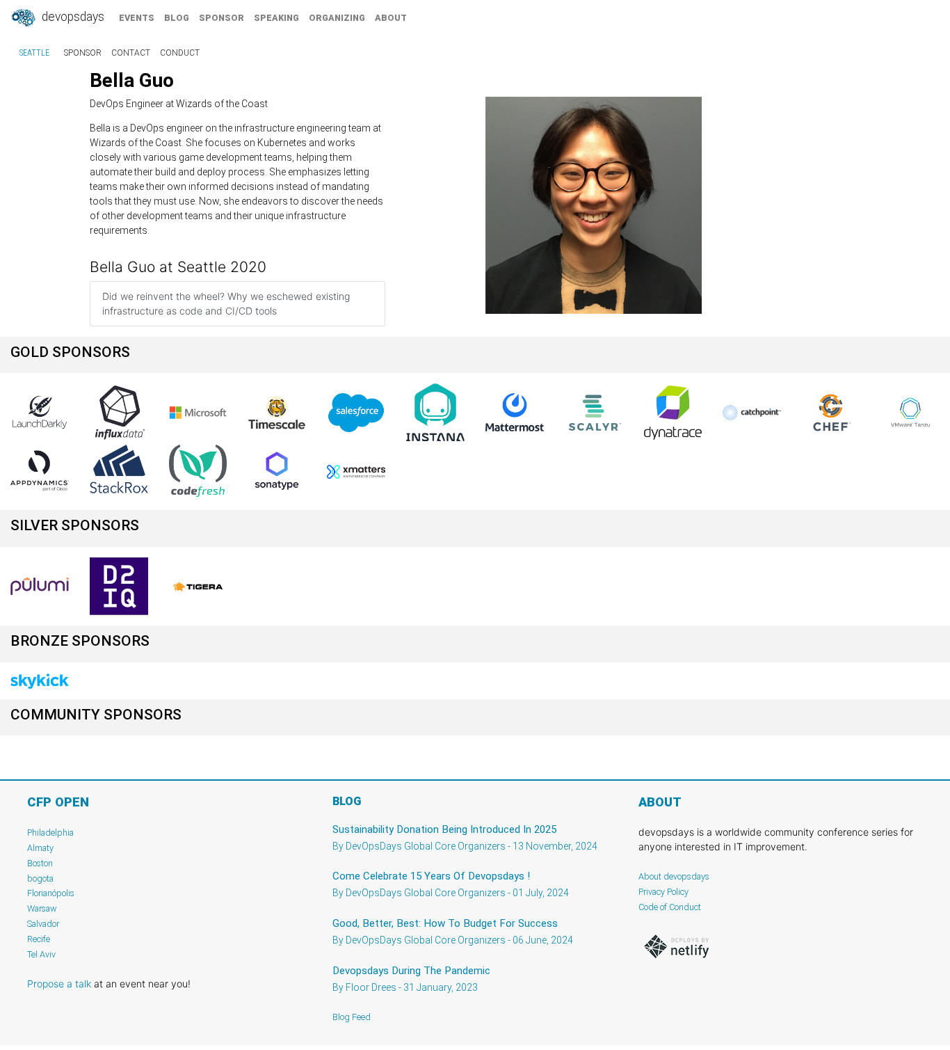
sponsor (221, 18)
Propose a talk (59, 983)
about (391, 18)
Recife (38, 939)
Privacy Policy (663, 891)
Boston (40, 863)
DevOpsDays (71, 17)
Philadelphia (50, 832)
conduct (180, 53)
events (136, 18)
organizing (337, 18)
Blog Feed (351, 1017)
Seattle (34, 53)
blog (176, 18)
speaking (276, 18)
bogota (40, 878)
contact (130, 53)
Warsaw (42, 908)
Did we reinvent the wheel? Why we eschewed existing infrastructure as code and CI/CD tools (226, 303)
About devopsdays (673, 876)
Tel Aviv (41, 954)
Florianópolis (50, 893)
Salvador (43, 923)
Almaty (40, 848)
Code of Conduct (669, 907)
